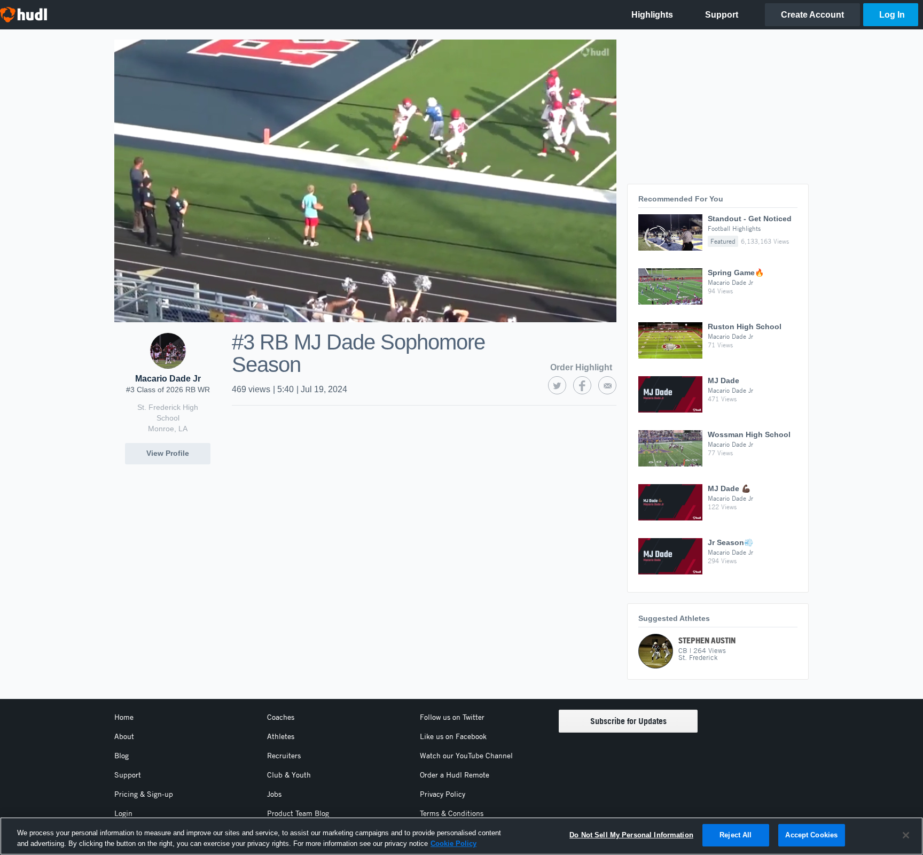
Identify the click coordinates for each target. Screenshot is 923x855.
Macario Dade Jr (168, 378)
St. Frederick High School (167, 412)
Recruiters (284, 755)
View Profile (167, 453)
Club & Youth (289, 775)
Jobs (274, 794)
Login (123, 813)
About (124, 736)
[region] (461, 836)
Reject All (735, 835)
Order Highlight (581, 367)
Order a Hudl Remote (454, 775)
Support (127, 775)
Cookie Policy (453, 844)
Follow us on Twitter (452, 717)
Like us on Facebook (453, 736)
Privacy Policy (442, 794)
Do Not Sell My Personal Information (631, 835)
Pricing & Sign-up (143, 794)
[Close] (906, 835)
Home (124, 717)
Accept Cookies (811, 835)
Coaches (280, 717)
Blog (121, 755)
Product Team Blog (298, 813)
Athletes (280, 736)
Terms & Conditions (451, 813)
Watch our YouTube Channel (466, 755)
